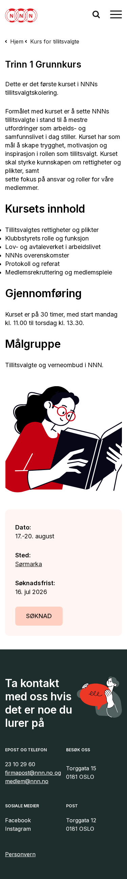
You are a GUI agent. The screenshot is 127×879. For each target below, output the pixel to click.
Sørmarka (28, 564)
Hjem (16, 41)
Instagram (18, 828)
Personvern (20, 854)
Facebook (18, 820)
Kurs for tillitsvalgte (54, 41)
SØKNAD (39, 616)
